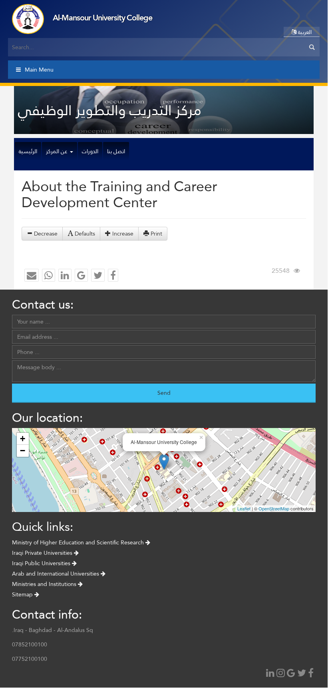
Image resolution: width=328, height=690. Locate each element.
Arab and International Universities (56, 573)
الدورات (90, 151)
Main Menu (39, 69)
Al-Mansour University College (102, 17)
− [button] (22, 451)
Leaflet (243, 508)
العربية (304, 32)
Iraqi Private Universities (43, 553)
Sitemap (23, 594)
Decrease (45, 233)
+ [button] (22, 439)
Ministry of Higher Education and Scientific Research (78, 542)
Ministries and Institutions (45, 584)
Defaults (84, 233)
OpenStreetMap (273, 508)
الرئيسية (28, 151)
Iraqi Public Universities (42, 563)
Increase (122, 233)
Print (155, 233)
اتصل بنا (116, 151)
